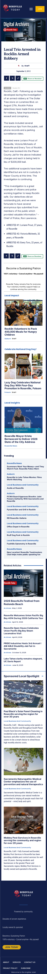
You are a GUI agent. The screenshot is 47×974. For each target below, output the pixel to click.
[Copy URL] (18, 78)
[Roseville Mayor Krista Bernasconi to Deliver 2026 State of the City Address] (23, 420)
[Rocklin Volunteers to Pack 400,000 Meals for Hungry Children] (23, 312)
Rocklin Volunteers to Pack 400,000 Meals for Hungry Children (21, 331)
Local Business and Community (22, 485)
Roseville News (11, 446)
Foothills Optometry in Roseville (21, 544)
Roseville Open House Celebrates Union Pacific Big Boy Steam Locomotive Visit (21, 631)
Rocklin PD (16, 88)
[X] (12, 78)
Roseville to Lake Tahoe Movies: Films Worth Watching (24, 478)
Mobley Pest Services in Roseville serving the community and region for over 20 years (22, 840)
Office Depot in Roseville (18, 526)
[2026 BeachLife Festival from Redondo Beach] (23, 583)
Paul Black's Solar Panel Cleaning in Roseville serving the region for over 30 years (23, 714)
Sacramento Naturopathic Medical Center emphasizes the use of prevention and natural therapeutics (23, 782)
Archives (7, 608)
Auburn (8, 339)
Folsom (8, 392)
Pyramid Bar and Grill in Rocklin (21, 509)
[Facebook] (6, 78)
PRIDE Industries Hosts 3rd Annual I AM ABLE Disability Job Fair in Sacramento (22, 646)
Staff (26, 66)
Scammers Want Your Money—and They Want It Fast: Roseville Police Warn (25, 467)
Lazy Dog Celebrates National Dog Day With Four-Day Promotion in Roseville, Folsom (23, 385)
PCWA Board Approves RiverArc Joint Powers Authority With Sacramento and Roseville (25, 498)
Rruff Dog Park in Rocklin (18, 535)
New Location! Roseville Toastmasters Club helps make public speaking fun (24, 553)
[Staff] (19, 65)
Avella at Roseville (15, 488)
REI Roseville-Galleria (16, 518)
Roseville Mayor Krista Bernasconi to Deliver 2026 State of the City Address (21, 439)
